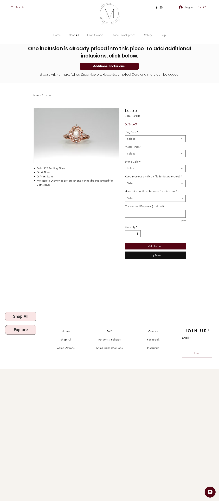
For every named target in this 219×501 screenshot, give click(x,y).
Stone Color (133, 161)
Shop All (65, 339)
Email (185, 337)
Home (37, 95)
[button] (202, 7)
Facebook (153, 339)
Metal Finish (133, 146)
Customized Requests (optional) (144, 206)
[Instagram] (161, 7)
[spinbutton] (132, 233)
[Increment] (137, 233)
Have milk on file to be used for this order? (152, 191)
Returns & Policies (109, 339)
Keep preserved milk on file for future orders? (153, 176)
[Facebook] (156, 7)
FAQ (109, 331)
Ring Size (131, 132)
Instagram (153, 347)
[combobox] (155, 138)
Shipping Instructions (109, 347)
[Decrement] (127, 233)
